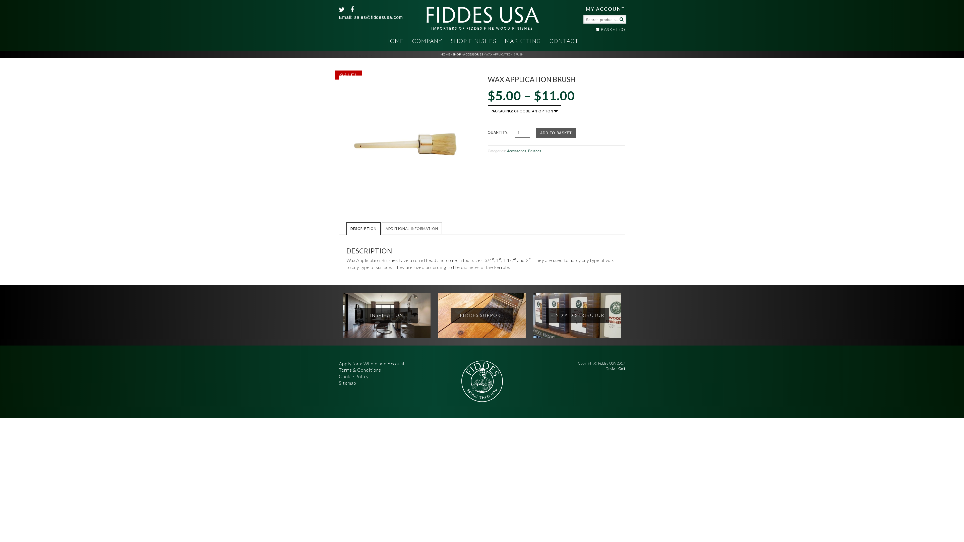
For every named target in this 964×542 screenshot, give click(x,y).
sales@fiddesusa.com (378, 17)
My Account (605, 9)
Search (621, 19)
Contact (564, 40)
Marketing (523, 40)
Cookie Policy (354, 376)
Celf (621, 368)
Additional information (412, 228)
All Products (358, 55)
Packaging (501, 111)
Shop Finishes (474, 40)
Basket (612, 29)
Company (427, 40)
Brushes (534, 150)
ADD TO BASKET (556, 132)
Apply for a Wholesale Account (372, 363)
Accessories (516, 150)
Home (395, 40)
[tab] (363, 228)
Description (363, 228)
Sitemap (347, 383)
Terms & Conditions (360, 370)
